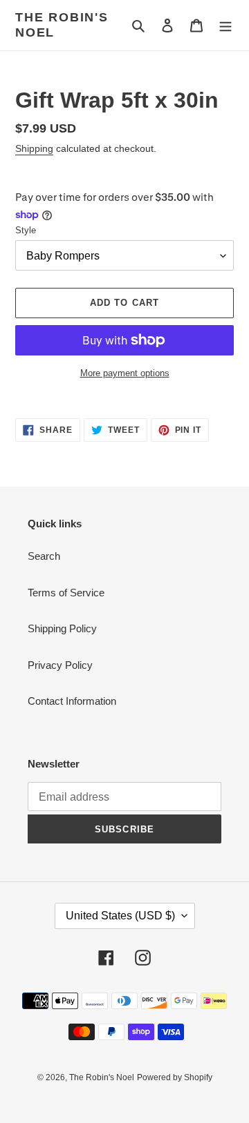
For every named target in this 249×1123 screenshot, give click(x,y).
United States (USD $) (120, 915)
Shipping (34, 148)
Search (44, 556)
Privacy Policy (60, 665)
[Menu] (225, 25)
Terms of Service (66, 592)
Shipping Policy (62, 628)
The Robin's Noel (62, 24)
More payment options (124, 373)
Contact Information (72, 701)
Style (25, 230)
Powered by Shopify (174, 1077)
